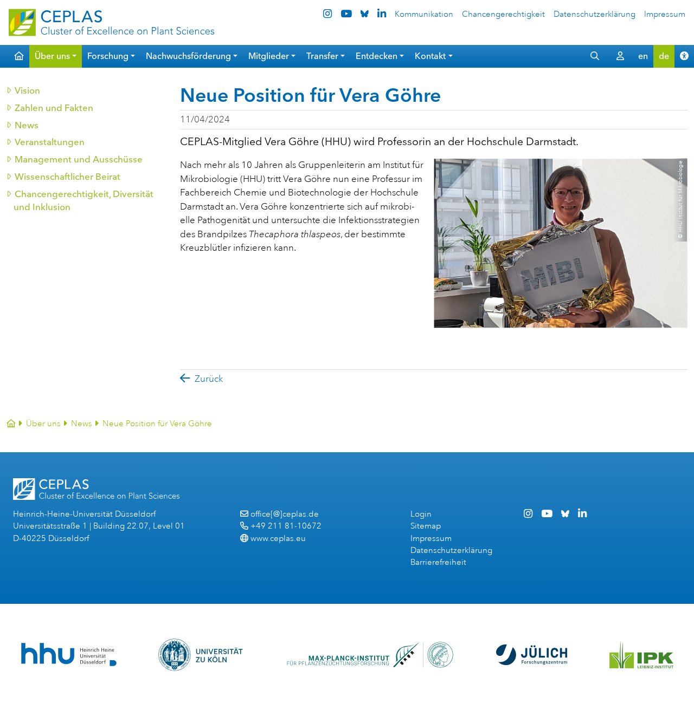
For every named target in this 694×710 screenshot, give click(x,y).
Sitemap (425, 526)
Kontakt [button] (430, 56)
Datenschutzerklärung (594, 14)
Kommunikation (424, 14)
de (664, 56)
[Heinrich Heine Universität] (69, 654)
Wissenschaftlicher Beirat (67, 176)
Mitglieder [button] (268, 56)
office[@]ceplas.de (284, 514)
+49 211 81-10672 (286, 526)
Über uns (43, 424)
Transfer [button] (322, 56)
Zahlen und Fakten (53, 107)
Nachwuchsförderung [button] (188, 56)
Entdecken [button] (376, 56)
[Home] (11, 424)
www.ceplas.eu (278, 538)
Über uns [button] (52, 56)
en (643, 56)
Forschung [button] (107, 56)
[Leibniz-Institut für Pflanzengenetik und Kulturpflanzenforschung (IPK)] (641, 654)
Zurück (209, 379)
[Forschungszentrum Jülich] (532, 655)
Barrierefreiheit (438, 562)
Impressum (664, 14)
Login (421, 514)
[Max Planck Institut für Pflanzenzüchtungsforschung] (370, 654)
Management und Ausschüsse (78, 159)
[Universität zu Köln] (201, 655)
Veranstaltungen (49, 141)
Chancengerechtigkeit (503, 14)
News (26, 125)
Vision (27, 90)
